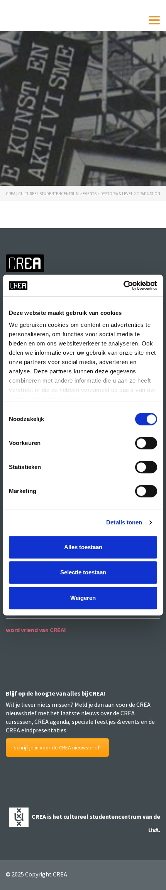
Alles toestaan (83, 547)
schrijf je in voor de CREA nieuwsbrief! (57, 747)
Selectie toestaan (83, 572)
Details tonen (124, 522)
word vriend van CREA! (36, 630)
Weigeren (83, 597)
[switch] (146, 443)
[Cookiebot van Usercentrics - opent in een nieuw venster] (123, 285)
